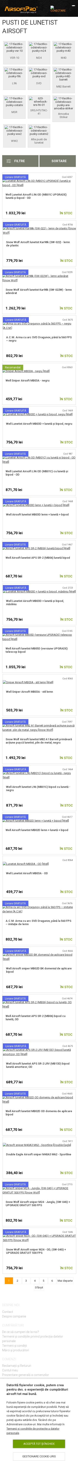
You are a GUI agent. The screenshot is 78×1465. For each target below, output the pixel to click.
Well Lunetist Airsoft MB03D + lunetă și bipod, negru (39, 423)
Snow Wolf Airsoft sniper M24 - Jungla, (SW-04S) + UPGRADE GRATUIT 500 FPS (38, 1203)
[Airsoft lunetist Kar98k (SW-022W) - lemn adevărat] (39, 276)
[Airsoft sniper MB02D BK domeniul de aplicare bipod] (39, 954)
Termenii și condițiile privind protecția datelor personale (32, 1339)
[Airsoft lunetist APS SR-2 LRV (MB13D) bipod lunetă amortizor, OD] (39, 1049)
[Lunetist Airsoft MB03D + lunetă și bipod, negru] (38, 414)
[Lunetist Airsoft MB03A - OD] (26, 864)
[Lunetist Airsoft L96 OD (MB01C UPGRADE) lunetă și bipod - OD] (39, 180)
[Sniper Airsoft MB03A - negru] (26, 371)
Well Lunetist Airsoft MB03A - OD (27, 873)
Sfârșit (39, 1287)
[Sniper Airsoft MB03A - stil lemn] (28, 682)
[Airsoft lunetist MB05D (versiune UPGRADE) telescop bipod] (39, 634)
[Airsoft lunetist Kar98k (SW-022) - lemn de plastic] (39, 228)
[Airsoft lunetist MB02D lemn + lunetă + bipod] (35, 820)
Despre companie (14, 1316)
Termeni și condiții (14, 1345)
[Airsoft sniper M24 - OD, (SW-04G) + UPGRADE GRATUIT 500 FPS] (39, 1235)
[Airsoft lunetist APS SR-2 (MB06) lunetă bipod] (36, 548)
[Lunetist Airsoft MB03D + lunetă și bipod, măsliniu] (39, 591)
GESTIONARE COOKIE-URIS (39, 1456)
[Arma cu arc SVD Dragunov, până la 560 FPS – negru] (39, 323)
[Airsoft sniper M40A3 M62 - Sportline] (37, 1145)
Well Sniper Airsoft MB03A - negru (27, 380)
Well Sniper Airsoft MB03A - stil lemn (29, 691)
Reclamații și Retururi (16, 1365)
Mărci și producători (15, 1350)
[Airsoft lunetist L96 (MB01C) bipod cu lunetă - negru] (39, 773)
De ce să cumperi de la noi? (20, 1332)
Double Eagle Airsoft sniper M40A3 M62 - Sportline (38, 1154)
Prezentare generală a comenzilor (25, 1375)
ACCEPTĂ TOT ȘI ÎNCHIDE (39, 1443)
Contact (7, 1312)
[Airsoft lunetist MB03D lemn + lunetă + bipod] (36, 505)
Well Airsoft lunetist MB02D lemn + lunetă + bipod (37, 830)
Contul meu (10, 1370)
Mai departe (65, 1280)
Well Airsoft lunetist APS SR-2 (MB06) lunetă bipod (38, 557)
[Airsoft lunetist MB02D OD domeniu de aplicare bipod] (39, 1097)
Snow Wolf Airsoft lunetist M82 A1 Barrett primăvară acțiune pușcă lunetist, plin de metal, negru (39, 741)
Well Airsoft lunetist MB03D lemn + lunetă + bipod (37, 514)
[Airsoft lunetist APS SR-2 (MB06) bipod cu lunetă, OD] (39, 1002)
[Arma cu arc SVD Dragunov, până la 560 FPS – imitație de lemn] (39, 907)
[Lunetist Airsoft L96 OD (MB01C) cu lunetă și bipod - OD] (39, 457)
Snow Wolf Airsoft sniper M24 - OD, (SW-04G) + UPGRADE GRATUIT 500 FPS (36, 1251)
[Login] (58, 9)
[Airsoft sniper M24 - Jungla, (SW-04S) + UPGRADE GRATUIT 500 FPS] (39, 1188)
